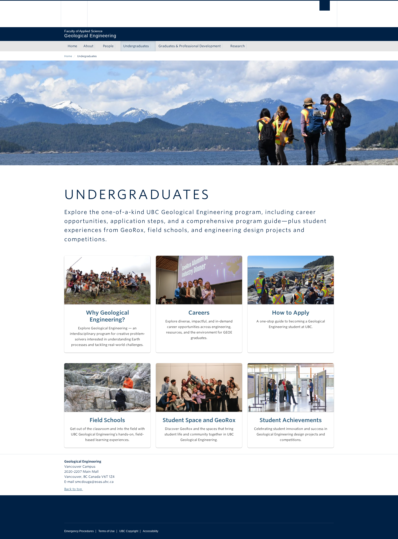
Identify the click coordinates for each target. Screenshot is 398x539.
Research (237, 46)
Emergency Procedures (79, 531)
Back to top (73, 489)
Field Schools (107, 420)
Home (72, 46)
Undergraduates (136, 46)
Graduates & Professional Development (189, 46)
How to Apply (290, 312)
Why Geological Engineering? (107, 316)
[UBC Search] (324, 6)
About (88, 46)
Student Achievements (291, 420)
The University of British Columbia (74, 14)
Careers (199, 312)
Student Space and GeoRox (199, 420)
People (108, 46)
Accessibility (150, 531)
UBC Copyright (128, 531)
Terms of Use (106, 531)
